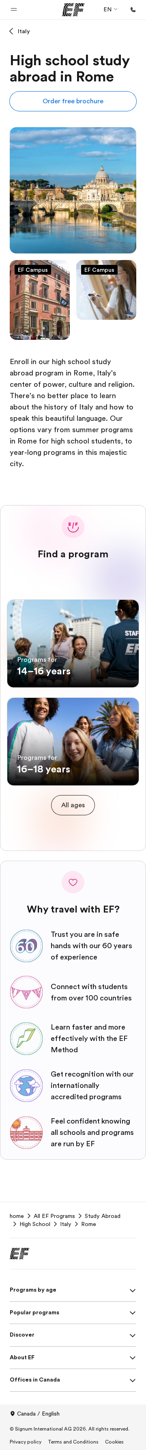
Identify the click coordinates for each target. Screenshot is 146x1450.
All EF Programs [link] (54, 1216)
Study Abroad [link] (102, 1216)
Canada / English (38, 1413)
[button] (14, 9)
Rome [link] (88, 1224)
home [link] (17, 1216)
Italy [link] (65, 1224)
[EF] (73, 9)
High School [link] (34, 1224)
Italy (24, 31)
